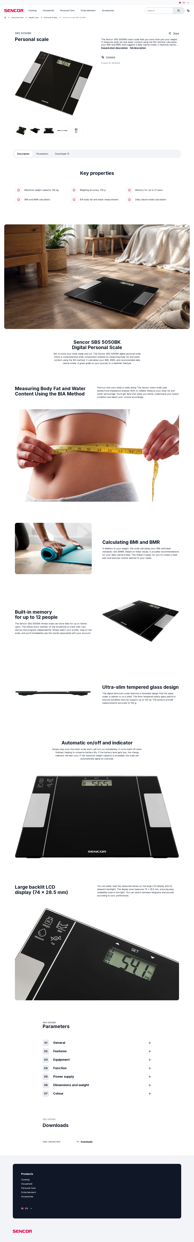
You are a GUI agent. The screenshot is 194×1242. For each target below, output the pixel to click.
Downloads (87, 1141)
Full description (138, 48)
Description (23, 153)
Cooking (25, 1179)
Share (176, 33)
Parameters (42, 153)
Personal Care (17, 17)
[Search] (178, 11)
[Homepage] (5, 17)
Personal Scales (50, 17)
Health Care (34, 17)
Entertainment (28, 1192)
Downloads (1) (62, 153)
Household (26, 1183)
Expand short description (114, 48)
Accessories (27, 1196)
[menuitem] (32, 10)
